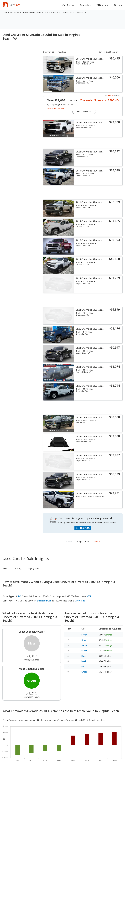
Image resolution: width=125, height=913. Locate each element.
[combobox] (114, 52)
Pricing (18, 568)
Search (6, 568)
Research (84, 5)
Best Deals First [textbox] (112, 52)
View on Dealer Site (57, 136)
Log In (119, 5)
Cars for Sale (68, 5)
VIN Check (101, 5)
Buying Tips (33, 568)
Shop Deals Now (84, 112)
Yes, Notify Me (83, 528)
